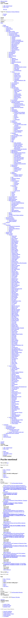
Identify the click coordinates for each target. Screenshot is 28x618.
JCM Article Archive (7, 453)
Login (4, 15)
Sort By (2, 483)
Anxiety (6, 604)
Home (4, 25)
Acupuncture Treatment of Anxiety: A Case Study (14, 564)
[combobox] (7, 20)
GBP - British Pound (7, 5)
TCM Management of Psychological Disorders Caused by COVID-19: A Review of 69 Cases (14, 536)
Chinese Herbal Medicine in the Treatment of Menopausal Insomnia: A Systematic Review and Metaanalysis (14, 515)
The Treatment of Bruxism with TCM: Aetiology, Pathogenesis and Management (14, 556)
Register (5, 14)
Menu (2, 22)
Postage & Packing (7, 612)
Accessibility (6, 616)
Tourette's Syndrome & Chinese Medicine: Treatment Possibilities (13, 503)
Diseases (5, 455)
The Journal (5, 452)
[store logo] (12, 11)
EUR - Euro (5, 7)
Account (2, 441)
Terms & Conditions (7, 611)
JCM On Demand (7, 437)
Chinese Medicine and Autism (10, 494)
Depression (7, 605)
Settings (2, 443)
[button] (7, 499)
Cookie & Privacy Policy (8, 613)
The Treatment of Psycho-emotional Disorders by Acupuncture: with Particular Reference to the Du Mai (14, 489)
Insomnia (6, 606)
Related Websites (7, 615)
